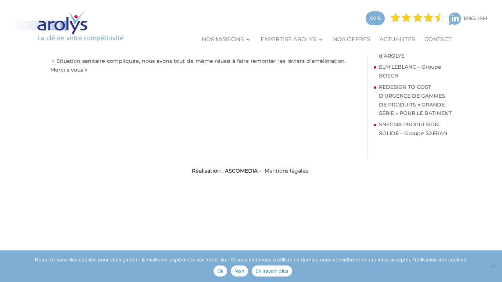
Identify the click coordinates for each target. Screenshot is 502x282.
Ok (220, 271)
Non (239, 271)
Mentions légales (286, 170)
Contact (438, 40)
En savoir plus (272, 271)
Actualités (397, 40)
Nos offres (351, 40)
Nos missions (223, 40)
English (475, 18)
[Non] (492, 266)
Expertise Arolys (288, 40)
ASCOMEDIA (241, 170)
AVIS (375, 18)
